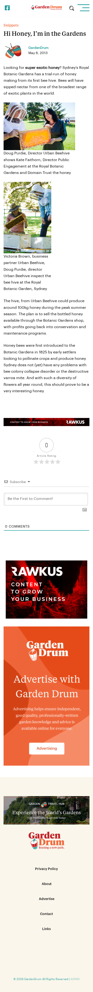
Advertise (46, 899)
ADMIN (75, 979)
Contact (46, 914)
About (47, 884)
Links (46, 929)
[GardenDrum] (46, 8)
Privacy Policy (46, 869)
